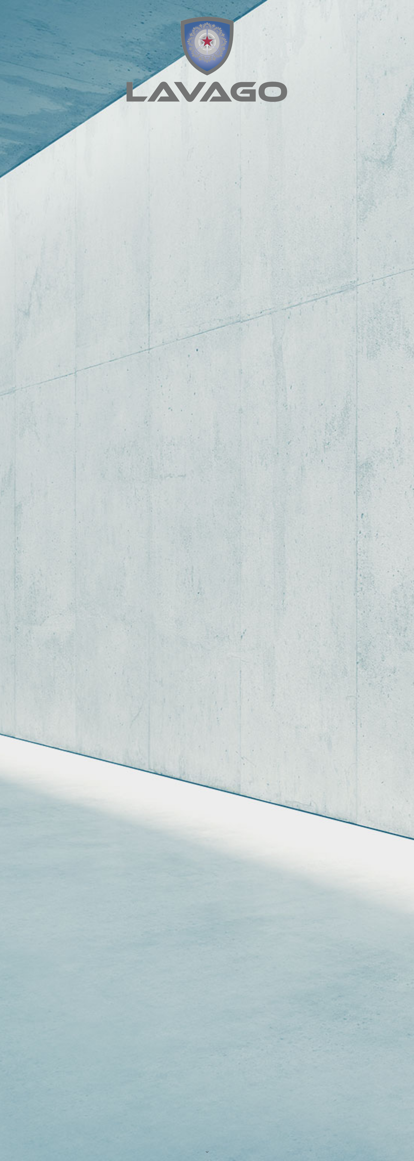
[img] (207, 580)
